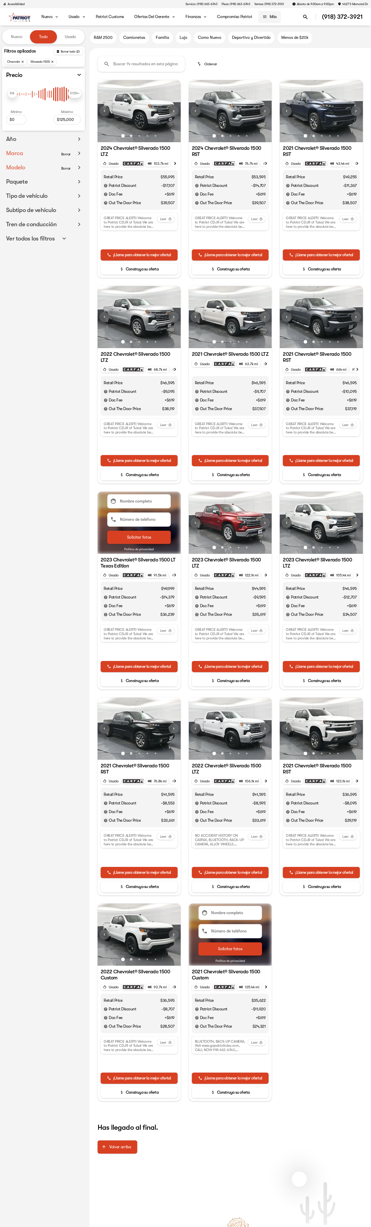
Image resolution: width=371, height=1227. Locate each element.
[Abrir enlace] (133, 163)
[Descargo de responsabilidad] (106, 186)
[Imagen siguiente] (174, 111)
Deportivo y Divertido (251, 37)
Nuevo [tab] (16, 37)
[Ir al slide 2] (131, 136)
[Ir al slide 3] (139, 136)
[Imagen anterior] (104, 111)
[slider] (12, 93)
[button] (104, 111)
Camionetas (134, 37)
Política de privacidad (139, 549)
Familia (162, 37)
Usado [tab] (70, 37)
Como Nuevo (209, 37)
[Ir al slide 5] (155, 136)
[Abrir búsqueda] (305, 17)
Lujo (183, 37)
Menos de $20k (294, 37)
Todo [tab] (43, 37)
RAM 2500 (103, 37)
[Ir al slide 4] (147, 136)
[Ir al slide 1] (123, 136)
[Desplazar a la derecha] (175, 163)
